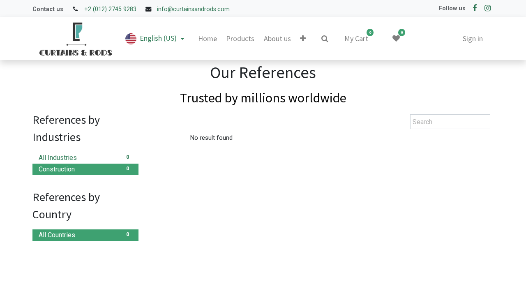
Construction (84, 169)
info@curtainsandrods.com (193, 9)
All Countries (84, 235)
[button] (302, 39)
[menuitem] (207, 38)
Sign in (473, 38)
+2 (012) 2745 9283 (110, 9)
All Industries (84, 158)
